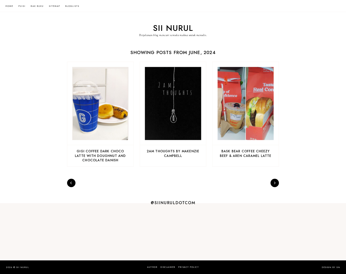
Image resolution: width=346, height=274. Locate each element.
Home (9, 6)
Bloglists (72, 6)
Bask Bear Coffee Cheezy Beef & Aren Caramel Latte (246, 153)
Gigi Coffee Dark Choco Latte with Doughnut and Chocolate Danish (100, 156)
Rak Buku (37, 6)
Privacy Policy (188, 267)
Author (152, 267)
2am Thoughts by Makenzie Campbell (173, 153)
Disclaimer (167, 267)
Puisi (21, 6)
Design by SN (331, 267)
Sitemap (54, 6)
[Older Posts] (275, 183)
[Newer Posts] (71, 183)
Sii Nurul (173, 28)
